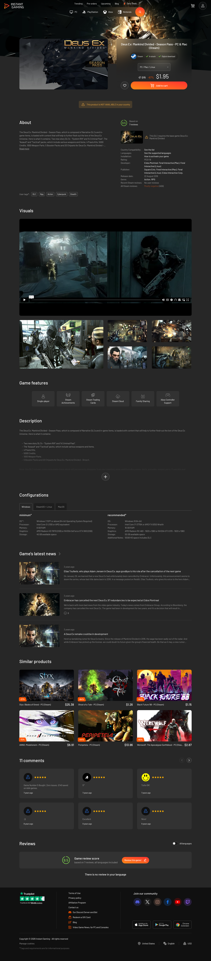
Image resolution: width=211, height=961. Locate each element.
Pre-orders (92, 3)
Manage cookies (26, 943)
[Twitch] (188, 902)
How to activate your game (156, 156)
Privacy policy (74, 898)
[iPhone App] (141, 925)
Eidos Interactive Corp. (172, 173)
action (50, 194)
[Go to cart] (192, 5)
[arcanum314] (145, 811)
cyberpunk (61, 194)
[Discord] (137, 902)
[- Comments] (181, 760)
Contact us (73, 907)
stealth (73, 194)
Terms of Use (74, 893)
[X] (147, 902)
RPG (153, 179)
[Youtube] (178, 902)
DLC (34, 194)
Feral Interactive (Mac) (169, 163)
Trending (78, 3)
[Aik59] (87, 811)
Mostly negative (151, 186)
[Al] (87, 777)
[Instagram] (157, 902)
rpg (41, 194)
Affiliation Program (77, 902)
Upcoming (106, 3)
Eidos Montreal (151, 163)
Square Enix (149, 169)
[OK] (145, 777)
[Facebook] (168, 902)
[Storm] (28, 777)
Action (147, 179)
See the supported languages (157, 153)
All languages (186, 843)
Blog (117, 3)
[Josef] (28, 811)
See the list (149, 149)
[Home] (14, 6)
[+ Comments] (189, 760)
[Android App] (162, 925)
